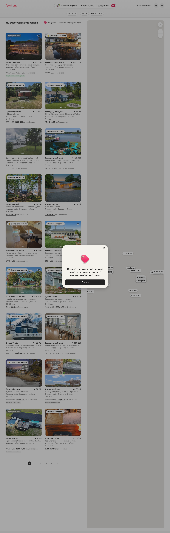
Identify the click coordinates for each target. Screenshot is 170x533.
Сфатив (85, 282)
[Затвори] (104, 248)
